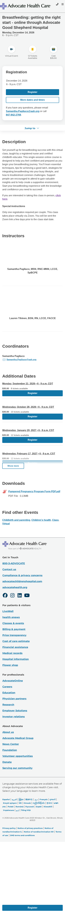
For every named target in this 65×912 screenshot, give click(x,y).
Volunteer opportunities (17, 756)
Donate (7, 762)
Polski (11, 806)
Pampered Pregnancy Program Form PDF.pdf (34, 491)
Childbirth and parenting (16, 520)
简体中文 (29, 799)
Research (8, 704)
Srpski (39, 806)
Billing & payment (13, 629)
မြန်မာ (21, 799)
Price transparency (14, 635)
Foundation (9, 750)
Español (6, 799)
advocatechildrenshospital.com (22, 581)
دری (36, 799)
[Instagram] (12, 596)
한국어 (49, 803)
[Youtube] (26, 596)
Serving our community (17, 768)
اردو (17, 810)
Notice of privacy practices (30, 828)
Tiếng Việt (26, 810)
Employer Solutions (14, 710)
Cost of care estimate (16, 641)
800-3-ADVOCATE (13, 563)
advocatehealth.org (14, 587)
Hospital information (15, 659)
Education (8, 692)
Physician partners (14, 698)
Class (55, 520)
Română (19, 806)
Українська (8, 810)
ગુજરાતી (52, 799)
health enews (11, 617)
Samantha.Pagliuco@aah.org (22, 111)
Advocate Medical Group (17, 738)
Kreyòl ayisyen (10, 803)
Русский (29, 806)
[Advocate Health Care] (26, 6)
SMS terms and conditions (22, 835)
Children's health (41, 520)
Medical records (12, 653)
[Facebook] (5, 596)
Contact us (9, 569)
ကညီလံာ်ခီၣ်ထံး (39, 803)
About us (8, 732)
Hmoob (27, 803)
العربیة (14, 799)
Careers (7, 686)
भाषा (20, 803)
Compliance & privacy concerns (22, 575)
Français (43, 799)
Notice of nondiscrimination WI (39, 832)
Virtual (6, 523)
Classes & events (13, 623)
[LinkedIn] (19, 596)
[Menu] (62, 4)
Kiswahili (48, 806)
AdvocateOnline (12, 680)
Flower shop (10, 665)
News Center (10, 744)
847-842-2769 (13, 115)
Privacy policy (9, 828)
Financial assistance (15, 647)
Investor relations (13, 716)
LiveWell (7, 611)
